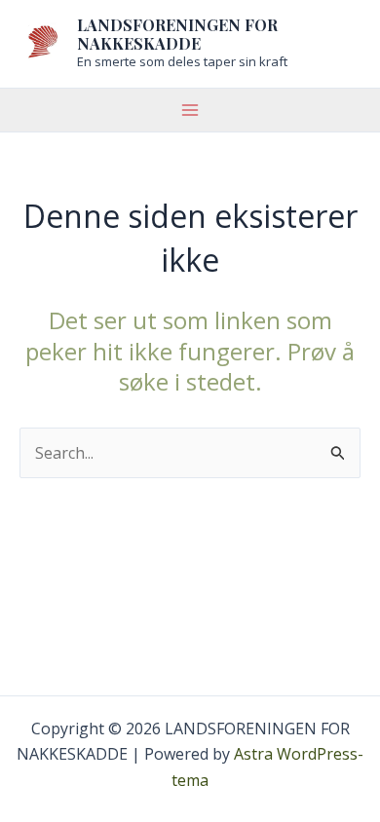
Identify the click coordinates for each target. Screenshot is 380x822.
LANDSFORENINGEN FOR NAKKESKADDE (177, 34)
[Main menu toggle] (190, 110)
